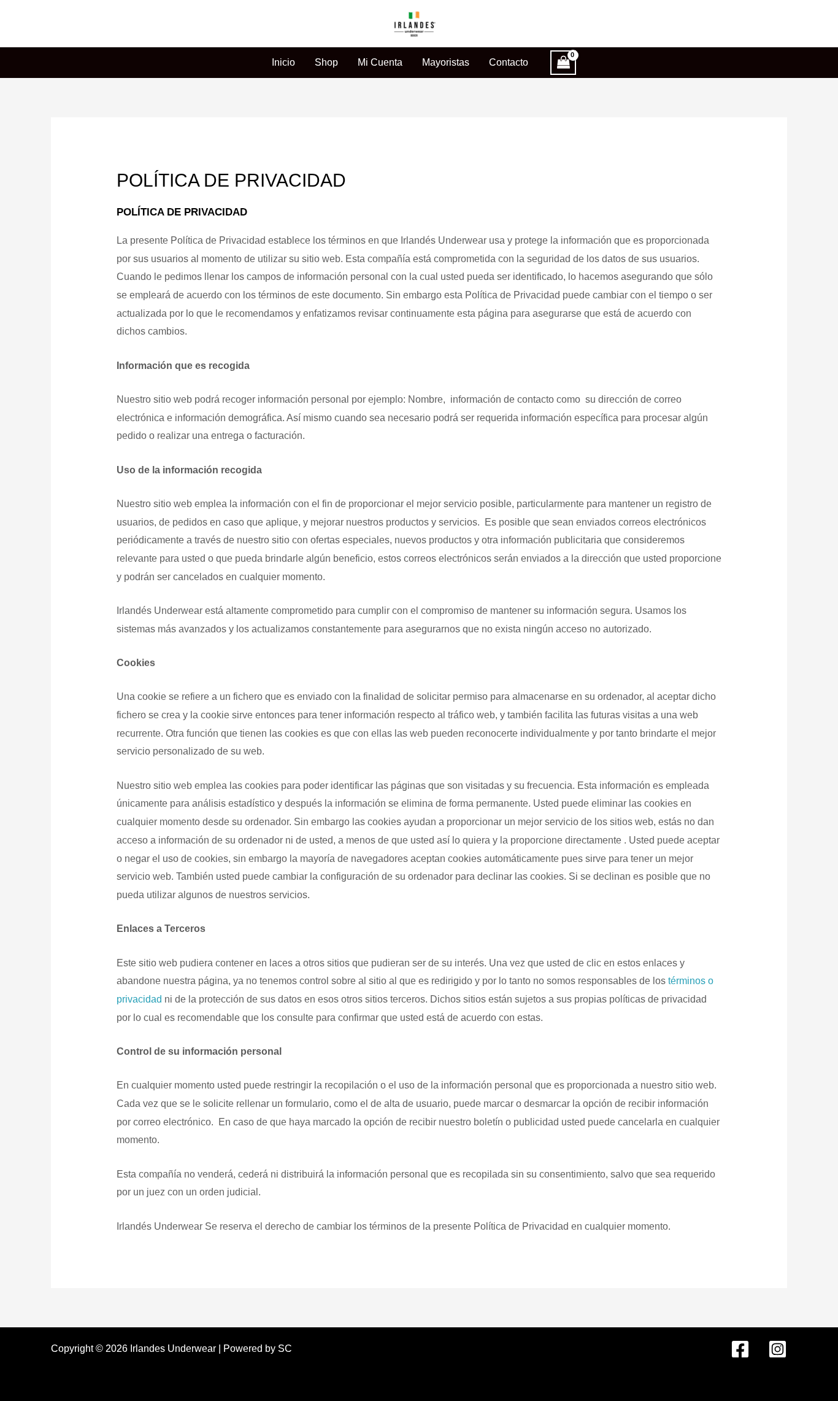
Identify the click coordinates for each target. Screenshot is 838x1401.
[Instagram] (777, 1349)
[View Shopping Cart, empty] (563, 62)
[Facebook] (740, 1349)
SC (285, 1348)
